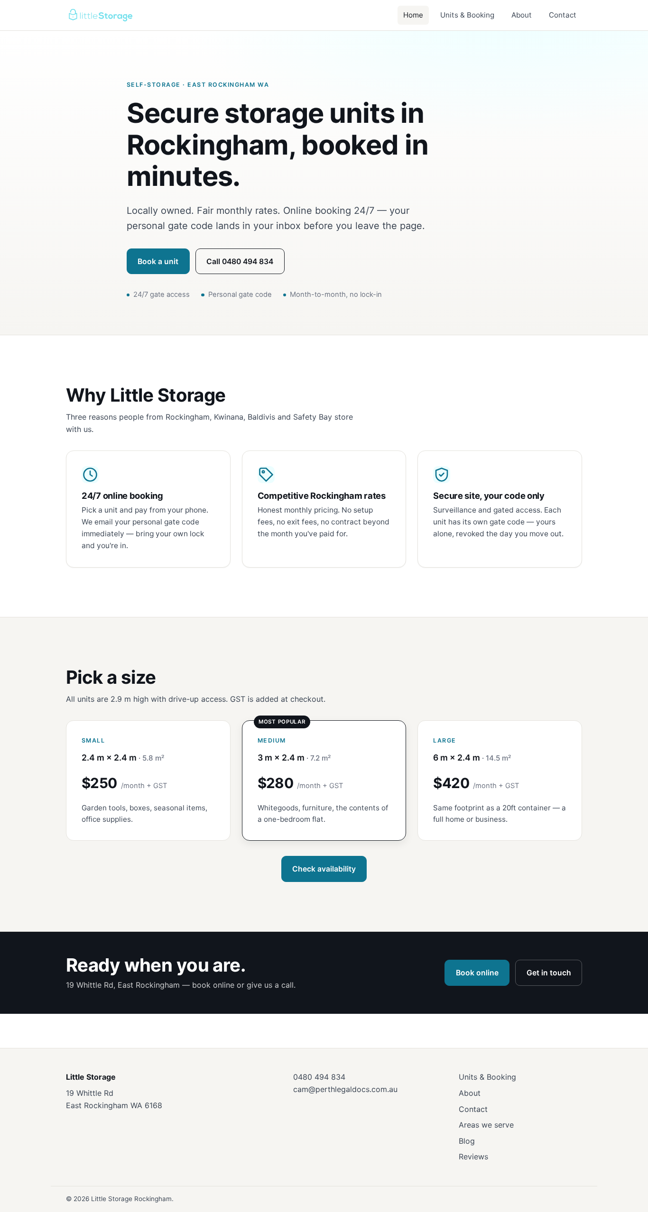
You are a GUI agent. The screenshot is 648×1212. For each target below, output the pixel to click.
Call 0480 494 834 (239, 261)
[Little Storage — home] (100, 15)
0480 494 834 (319, 1077)
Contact (562, 14)
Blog (467, 1141)
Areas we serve (486, 1124)
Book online (477, 972)
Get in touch (549, 972)
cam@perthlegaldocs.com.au (345, 1089)
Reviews (473, 1156)
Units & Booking (467, 14)
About (521, 14)
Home (413, 14)
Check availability (324, 868)
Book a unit (158, 261)
